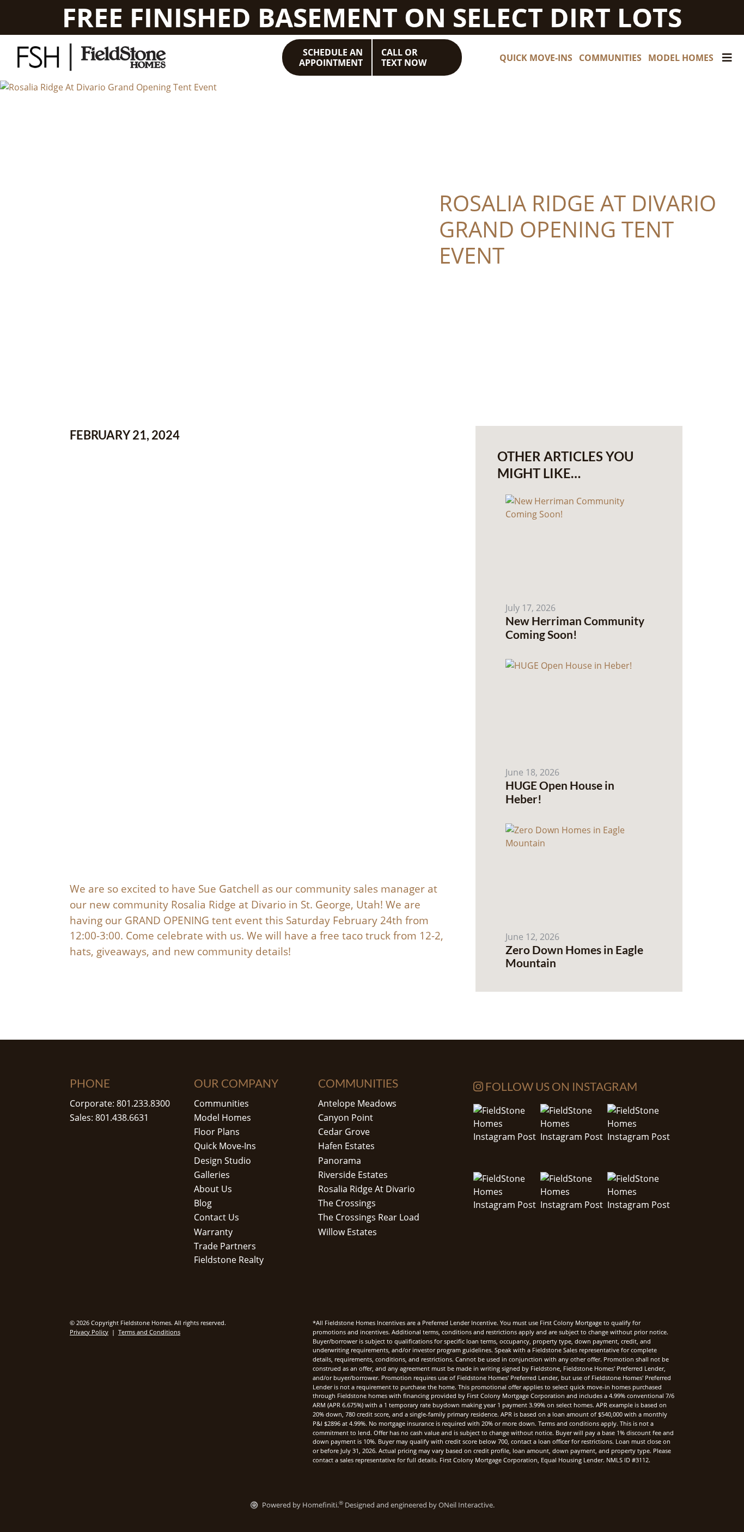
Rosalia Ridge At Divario (366, 1189)
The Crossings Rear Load (368, 1217)
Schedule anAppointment (331, 57)
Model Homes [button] (680, 58)
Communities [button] (610, 58)
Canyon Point (345, 1118)
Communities (221, 1103)
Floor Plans (217, 1132)
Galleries (212, 1175)
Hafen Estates (346, 1146)
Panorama (339, 1161)
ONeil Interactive (465, 1505)
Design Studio (222, 1161)
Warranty (213, 1232)
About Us (213, 1189)
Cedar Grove (344, 1132)
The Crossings (347, 1203)
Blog (203, 1203)
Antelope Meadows (357, 1103)
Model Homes (222, 1118)
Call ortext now (403, 57)
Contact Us (216, 1217)
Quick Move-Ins (225, 1146)
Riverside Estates (353, 1175)
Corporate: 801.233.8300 (120, 1103)
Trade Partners (225, 1246)
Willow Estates (347, 1232)
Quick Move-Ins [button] (535, 58)
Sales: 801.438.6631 (109, 1118)
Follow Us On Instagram (560, 1086)
